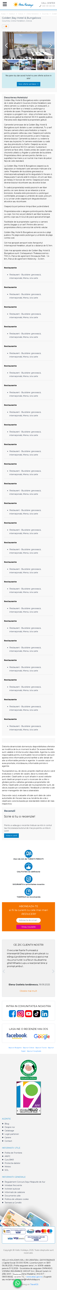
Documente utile (13, 1196)
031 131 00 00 (48, 6)
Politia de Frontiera (13, 1153)
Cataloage (9, 1130)
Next (51, 45)
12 (37, 58)
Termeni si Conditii (13, 1202)
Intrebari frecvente (13, 1185)
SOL (7, 1170)
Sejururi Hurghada (34, 1051)
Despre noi (10, 1127)
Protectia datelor (12, 1163)
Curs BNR (9, 1160)
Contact (8, 1141)
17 (53, 58)
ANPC (7, 1156)
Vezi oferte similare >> (28, 84)
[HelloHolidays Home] (23, 4)
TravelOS (34, 1284)
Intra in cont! (11, 835)
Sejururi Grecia (28, 1048)
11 (34, 58)
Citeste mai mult (28, 991)
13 (40, 58)
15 (47, 58)
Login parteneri (12, 1134)
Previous (5, 45)
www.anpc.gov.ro (34, 1277)
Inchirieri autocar (12, 1189)
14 (44, 58)
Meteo (8, 1166)
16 (50, 58)
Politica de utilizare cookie (17, 1199)
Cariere (8, 1137)
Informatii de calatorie (15, 1192)
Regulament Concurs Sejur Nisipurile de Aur (25, 1182)
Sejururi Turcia (41, 1048)
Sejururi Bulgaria (14, 1048)
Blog (7, 1124)
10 (31, 58)
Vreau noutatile (28, 927)
